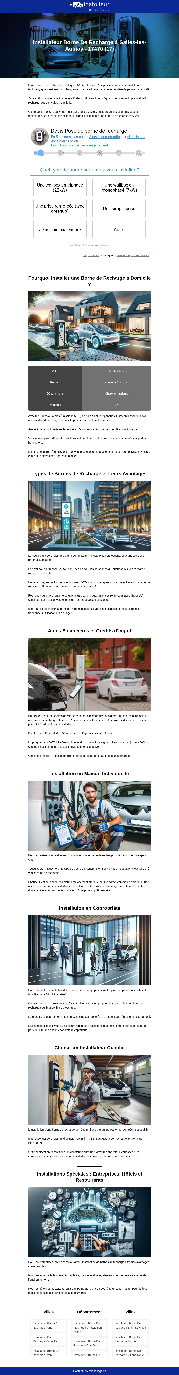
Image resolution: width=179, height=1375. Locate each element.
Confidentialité (93, 256)
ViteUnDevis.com (123, 256)
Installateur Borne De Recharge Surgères (87, 1343)
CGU (85, 256)
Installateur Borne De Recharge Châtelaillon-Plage (88, 1327)
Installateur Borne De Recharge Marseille (46, 1339)
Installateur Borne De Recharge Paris (46, 1325)
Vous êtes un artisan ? (140, 256)
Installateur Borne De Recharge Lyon (46, 1352)
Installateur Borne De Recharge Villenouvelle (129, 1352)
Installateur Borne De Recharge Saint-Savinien (130, 1325)
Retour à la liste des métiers (91, 245)
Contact (78, 1371)
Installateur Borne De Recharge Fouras (128, 1339)
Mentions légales (95, 1371)
